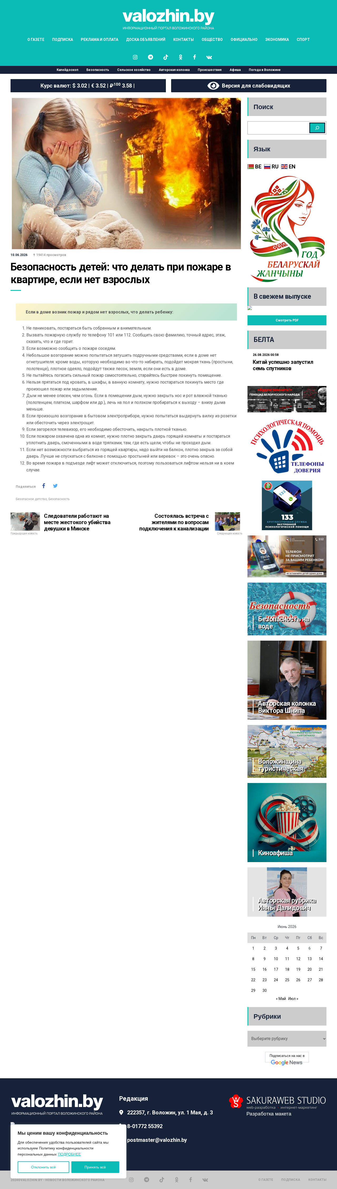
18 (287, 969)
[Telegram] (146, 1179)
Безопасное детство (31, 499)
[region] (68, 1151)
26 (298, 980)
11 (287, 959)
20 (310, 969)
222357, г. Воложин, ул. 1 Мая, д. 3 (170, 1112)
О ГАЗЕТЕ (35, 39)
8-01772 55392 (144, 1126)
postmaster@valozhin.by (157, 1140)
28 (321, 980)
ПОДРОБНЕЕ (69, 1154)
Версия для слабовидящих (254, 86)
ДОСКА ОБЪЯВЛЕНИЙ (145, 39)
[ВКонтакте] (205, 1179)
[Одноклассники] (177, 1179)
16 (264, 969)
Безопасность (97, 70)
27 (310, 980)
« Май (281, 999)
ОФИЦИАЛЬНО (244, 39)
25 (287, 980)
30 (264, 990)
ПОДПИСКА (62, 39)
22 (253, 980)
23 (264, 980)
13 (310, 959)
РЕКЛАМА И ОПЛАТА (99, 39)
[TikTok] (162, 1179)
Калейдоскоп (67, 70)
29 (253, 990)
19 (298, 969)
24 (276, 980)
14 (321, 959)
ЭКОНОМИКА (277, 39)
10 (276, 959)
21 (321, 969)
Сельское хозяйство (134, 70)
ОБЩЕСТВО (212, 39)
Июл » (293, 999)
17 (276, 969)
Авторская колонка (174, 70)
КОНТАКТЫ (183, 39)
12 (298, 959)
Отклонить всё (43, 1167)
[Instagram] (131, 1179)
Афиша (235, 70)
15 (253, 969)
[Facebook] (190, 1179)
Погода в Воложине (265, 70)
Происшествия (209, 70)
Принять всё (95, 1167)
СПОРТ (303, 39)
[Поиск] (317, 128)
